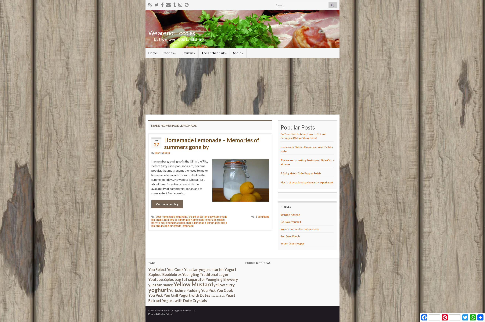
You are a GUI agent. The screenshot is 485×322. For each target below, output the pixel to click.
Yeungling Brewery (222, 279)
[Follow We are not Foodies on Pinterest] (187, 4)
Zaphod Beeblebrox (165, 274)
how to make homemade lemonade (172, 222)
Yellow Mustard (193, 284)
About (237, 53)
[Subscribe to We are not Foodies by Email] (168, 4)
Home (152, 53)
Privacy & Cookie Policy (160, 314)
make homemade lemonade (177, 225)
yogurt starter (211, 269)
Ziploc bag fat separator (184, 279)
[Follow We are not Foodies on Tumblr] (174, 4)
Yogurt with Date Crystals (184, 300)
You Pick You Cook (217, 290)
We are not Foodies (171, 33)
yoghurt (158, 289)
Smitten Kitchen (290, 214)
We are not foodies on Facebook (300, 229)
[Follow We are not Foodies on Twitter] (156, 4)
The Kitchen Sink (213, 53)
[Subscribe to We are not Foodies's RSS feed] (150, 4)
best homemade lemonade (171, 216)
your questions (218, 296)
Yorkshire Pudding (185, 290)
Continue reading (167, 204)
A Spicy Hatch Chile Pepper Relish (301, 173)
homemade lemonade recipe (208, 219)
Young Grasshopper (292, 243)
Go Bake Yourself (291, 221)
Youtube (155, 279)
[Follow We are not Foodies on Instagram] (180, 4)
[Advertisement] (242, 86)
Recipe (166, 152)
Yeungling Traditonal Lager (205, 274)
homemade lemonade (177, 219)
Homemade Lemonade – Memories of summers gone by (211, 143)
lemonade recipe (217, 222)
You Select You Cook (166, 269)
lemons (155, 225)
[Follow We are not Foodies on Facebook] (162, 4)
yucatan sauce (160, 285)
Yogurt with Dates (194, 295)
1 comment (262, 216)
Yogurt (230, 269)
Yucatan (191, 269)
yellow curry (224, 285)
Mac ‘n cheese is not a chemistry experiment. (307, 182)
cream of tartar (198, 216)
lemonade (200, 222)
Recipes (168, 53)
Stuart (157, 152)
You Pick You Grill (163, 295)
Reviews (188, 53)
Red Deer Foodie (290, 236)
